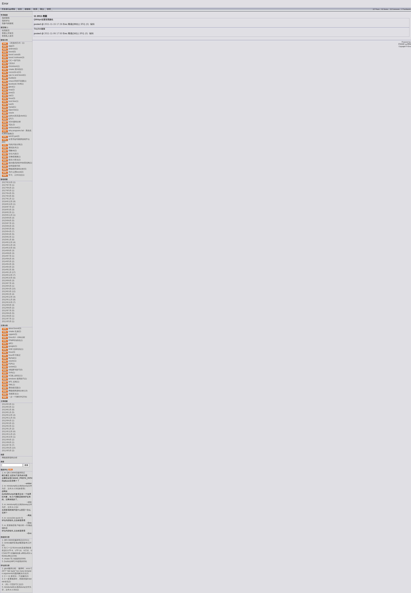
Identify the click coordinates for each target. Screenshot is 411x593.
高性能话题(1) (15, 388)
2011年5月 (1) (8, 321)
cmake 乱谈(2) (15, 331)
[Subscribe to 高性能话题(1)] (5, 387)
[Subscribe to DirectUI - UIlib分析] (5, 337)
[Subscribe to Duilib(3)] (5, 78)
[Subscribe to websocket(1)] (5, 127)
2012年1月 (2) (8, 429)
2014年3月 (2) (8, 267)
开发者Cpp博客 (8, 9)
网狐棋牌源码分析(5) (17, 169)
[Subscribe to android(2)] (5, 48)
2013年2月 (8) (8, 410)
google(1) (13, 346)
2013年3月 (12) (8, 291)
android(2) (13, 49)
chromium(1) (14, 66)
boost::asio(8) (14, 54)
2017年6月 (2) (8, 188)
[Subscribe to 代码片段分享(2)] (5, 144)
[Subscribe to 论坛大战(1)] (5, 153)
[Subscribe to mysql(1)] (5, 107)
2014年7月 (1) (8, 256)
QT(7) (11, 119)
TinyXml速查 (39, 29)
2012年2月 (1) (8, 426)
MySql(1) (12, 358)
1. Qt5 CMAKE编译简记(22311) (15, 540)
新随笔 (28, 9)
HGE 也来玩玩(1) (16, 349)
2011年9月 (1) (8, 316)
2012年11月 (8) (8, 300)
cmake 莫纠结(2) (16, 69)
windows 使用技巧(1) (18, 379)
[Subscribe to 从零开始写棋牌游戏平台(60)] (5, 139)
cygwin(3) (13, 334)
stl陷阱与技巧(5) (15, 370)
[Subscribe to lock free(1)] (5, 101)
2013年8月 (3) (8, 280)
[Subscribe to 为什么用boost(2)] (5, 172)
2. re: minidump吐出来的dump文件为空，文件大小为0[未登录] (17, 487)
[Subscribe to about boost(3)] (5, 328)
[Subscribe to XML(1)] (5, 384)
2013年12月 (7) (8, 275)
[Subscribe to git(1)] (5, 343)
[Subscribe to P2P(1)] (5, 364)
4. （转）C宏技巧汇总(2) (12, 584)
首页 (20, 9)
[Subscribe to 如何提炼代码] (5, 166)
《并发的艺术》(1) (16, 43)
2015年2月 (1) (8, 237)
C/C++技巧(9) (14, 60)
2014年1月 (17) (8, 272)
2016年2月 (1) (8, 212)
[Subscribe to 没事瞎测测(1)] (5, 156)
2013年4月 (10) (8, 289)
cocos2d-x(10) (15, 72)
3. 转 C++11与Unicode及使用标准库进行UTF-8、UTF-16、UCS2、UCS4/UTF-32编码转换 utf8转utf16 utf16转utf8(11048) (17, 552)
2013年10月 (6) (8, 278)
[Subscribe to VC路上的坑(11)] (5, 375)
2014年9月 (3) (8, 250)
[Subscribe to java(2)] (5, 92)
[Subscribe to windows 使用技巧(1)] (5, 378)
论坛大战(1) (14, 154)
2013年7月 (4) (8, 283)
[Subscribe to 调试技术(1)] (5, 147)
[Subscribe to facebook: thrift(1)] (5, 84)
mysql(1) (12, 107)
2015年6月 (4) (8, 226)
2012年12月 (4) (8, 297)
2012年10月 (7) (8, 302)
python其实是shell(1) (18, 116)
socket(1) (13, 367)
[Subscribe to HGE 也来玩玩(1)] (5, 349)
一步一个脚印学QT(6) (18, 397)
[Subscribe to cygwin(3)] (5, 334)
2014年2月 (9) (8, 270)
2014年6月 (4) (8, 259)
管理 (49, 9)
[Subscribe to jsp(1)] (5, 95)
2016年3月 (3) (8, 210)
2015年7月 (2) (8, 223)
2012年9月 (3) (8, 305)
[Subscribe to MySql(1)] (5, 358)
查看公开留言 (7, 33)
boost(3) (12, 52)
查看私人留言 (7, 36)
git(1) (11, 343)
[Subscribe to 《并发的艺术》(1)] (5, 43)
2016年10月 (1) (8, 204)
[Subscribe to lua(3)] (5, 104)
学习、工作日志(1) (16, 175)
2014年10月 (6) (8, 248)
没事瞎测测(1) (15, 157)
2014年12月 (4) (8, 242)
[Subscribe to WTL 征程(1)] (5, 381)
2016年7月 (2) (8, 207)
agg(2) (11, 46)
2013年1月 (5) (8, 412)
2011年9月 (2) (8, 440)
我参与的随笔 (7, 23)
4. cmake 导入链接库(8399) (14, 559)
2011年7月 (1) (8, 319)
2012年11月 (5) (8, 418)
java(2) (12, 92)
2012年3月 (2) (8, 423)
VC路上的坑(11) (15, 376)
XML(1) (12, 385)
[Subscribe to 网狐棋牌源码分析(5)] (5, 169)
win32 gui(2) (14, 136)
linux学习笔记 (14, 355)
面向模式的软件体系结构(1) (20, 163)
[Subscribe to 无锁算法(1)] (5, 393)
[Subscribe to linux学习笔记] (5, 355)
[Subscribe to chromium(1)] (5, 66)
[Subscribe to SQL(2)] (5, 124)
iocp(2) (12, 90)
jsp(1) (11, 95)
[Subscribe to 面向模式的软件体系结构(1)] (5, 163)
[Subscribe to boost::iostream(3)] (5, 57)
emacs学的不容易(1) (17, 81)
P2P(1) (12, 364)
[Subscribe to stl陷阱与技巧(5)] (5, 369)
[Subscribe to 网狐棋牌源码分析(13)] (5, 390)
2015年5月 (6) (8, 229)
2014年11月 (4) (8, 245)
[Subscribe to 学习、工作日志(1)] (5, 175)
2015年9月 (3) (8, 218)
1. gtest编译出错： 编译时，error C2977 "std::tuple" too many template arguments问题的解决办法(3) (17, 571)
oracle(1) (12, 361)
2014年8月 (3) (8, 253)
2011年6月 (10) (8, 448)
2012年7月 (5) (8, 310)
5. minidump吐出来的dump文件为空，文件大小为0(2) (16, 588)
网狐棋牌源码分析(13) (18, 391)
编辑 (92, 24)
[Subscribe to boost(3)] (5, 51)
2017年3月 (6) (8, 196)
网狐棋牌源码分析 (9, 457)
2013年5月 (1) (8, 286)
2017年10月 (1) (8, 182)
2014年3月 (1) (8, 404)
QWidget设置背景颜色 (43, 19)
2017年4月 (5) (8, 193)
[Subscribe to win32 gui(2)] (5, 136)
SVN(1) (12, 372)
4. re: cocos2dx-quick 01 (12, 518)
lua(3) (11, 104)
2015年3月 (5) (8, 234)
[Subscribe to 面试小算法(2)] (5, 159)
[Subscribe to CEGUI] (5, 63)
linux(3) (12, 98)
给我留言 (6, 30)
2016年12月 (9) (8, 201)
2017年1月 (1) (8, 199)
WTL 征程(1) (14, 382)
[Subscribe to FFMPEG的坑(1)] (5, 340)
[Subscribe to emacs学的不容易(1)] (5, 81)
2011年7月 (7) (8, 445)
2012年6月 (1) (8, 420)
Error (5, 3)
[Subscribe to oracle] (5, 112)
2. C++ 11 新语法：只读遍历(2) (15, 576)
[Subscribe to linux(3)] (5, 98)
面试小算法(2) (15, 160)
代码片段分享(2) (15, 144)
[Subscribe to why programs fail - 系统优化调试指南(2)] (5, 130)
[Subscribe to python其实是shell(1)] (5, 116)
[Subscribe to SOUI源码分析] (5, 121)
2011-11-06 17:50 (53, 33)
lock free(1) (13, 101)
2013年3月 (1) (8, 407)
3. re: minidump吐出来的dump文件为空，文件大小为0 (17, 505)
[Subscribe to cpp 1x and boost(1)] (5, 75)
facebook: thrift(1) (16, 84)
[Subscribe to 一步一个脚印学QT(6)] (5, 397)
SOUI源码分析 (15, 122)
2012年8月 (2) (8, 308)
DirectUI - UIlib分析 (17, 337)
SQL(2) (12, 125)
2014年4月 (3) (8, 264)
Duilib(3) (12, 78)
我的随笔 (6, 18)
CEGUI (12, 63)
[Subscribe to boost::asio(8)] (5, 54)
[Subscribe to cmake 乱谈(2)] (5, 331)
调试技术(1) (14, 147)
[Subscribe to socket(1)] (5, 366)
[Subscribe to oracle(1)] (5, 361)
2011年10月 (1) (8, 437)
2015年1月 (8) (8, 240)
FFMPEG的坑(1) (16, 340)
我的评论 (6, 21)
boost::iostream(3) (16, 57)
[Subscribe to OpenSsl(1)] (5, 110)
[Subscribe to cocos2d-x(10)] (5, 72)
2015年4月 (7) (8, 231)
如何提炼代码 (14, 166)
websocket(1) (14, 127)
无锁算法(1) (14, 394)
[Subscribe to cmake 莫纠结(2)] (5, 69)
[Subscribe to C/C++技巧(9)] (5, 60)
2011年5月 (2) (8, 450)
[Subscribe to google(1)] (5, 346)
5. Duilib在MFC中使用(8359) (14, 561)
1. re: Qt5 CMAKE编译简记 (13, 473)
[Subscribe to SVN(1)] (5, 372)
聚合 (42, 9)
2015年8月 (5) (8, 220)
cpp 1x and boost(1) (17, 75)
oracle (11, 113)
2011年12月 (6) (8, 431)
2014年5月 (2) (8, 261)
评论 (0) (85, 24)
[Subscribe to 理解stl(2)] (5, 150)
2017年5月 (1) (8, 190)
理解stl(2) (13, 150)
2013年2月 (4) (8, 294)
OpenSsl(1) (13, 110)
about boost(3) (15, 328)
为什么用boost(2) (16, 172)
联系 (35, 9)
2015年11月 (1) (8, 215)
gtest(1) (12, 87)
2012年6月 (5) (8, 313)
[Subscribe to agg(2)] (5, 46)
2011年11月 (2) (8, 434)
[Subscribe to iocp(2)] (5, 89)
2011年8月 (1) (8, 442)
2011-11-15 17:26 (53, 24)
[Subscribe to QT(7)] (5, 118)
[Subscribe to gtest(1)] (5, 86)
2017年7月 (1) (8, 185)
